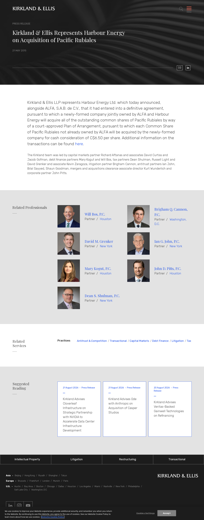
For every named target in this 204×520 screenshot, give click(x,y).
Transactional (118, 341)
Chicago (51, 486)
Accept (167, 513)
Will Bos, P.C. (95, 214)
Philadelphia (134, 486)
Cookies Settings (145, 513)
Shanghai (53, 475)
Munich (56, 481)
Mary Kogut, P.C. (98, 268)
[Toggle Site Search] (181, 9)
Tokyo (64, 475)
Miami (97, 486)
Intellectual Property (27, 459)
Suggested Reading (21, 386)
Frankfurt (34, 481)
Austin (17, 486)
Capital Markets (139, 341)
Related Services (19, 343)
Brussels (22, 481)
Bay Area (28, 486)
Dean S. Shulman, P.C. (102, 295)
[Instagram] (19, 505)
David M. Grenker (99, 241)
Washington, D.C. (39, 489)
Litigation (178, 341)
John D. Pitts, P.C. (167, 268)
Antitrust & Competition (92, 341)
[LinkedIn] (188, 67)
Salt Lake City (21, 489)
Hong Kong (30, 475)
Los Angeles (85, 486)
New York (106, 246)
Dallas (61, 486)
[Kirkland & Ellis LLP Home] (178, 476)
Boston (39, 486)
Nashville (108, 486)
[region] (102, 513)
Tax (189, 341)
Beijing (18, 475)
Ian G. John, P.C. (167, 241)
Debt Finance (160, 341)
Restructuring (127, 459)
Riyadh (41, 475)
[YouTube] (28, 505)
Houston (105, 219)
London (46, 481)
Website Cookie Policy (52, 517)
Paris (65, 481)
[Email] (180, 67)
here (79, 143)
